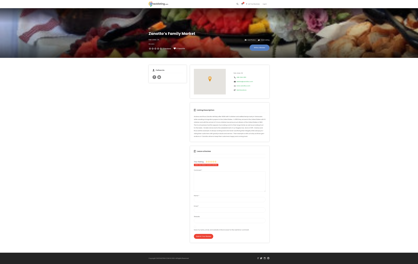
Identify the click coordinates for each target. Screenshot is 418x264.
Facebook (258, 258)
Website (197, 217)
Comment (198, 170)
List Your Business (254, 4)
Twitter (261, 258)
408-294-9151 (241, 77)
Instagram (265, 258)
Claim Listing (264, 40)
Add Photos (251, 40)
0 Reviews (167, 48)
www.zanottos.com (243, 86)
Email (196, 206)
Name (196, 196)
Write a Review (259, 48)
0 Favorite (180, 48)
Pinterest (268, 258)
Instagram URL (159, 77)
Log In (265, 4)
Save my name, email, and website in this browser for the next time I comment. (221, 230)
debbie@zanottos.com (245, 82)
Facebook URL (154, 77)
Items (242, 4)
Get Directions (241, 90)
